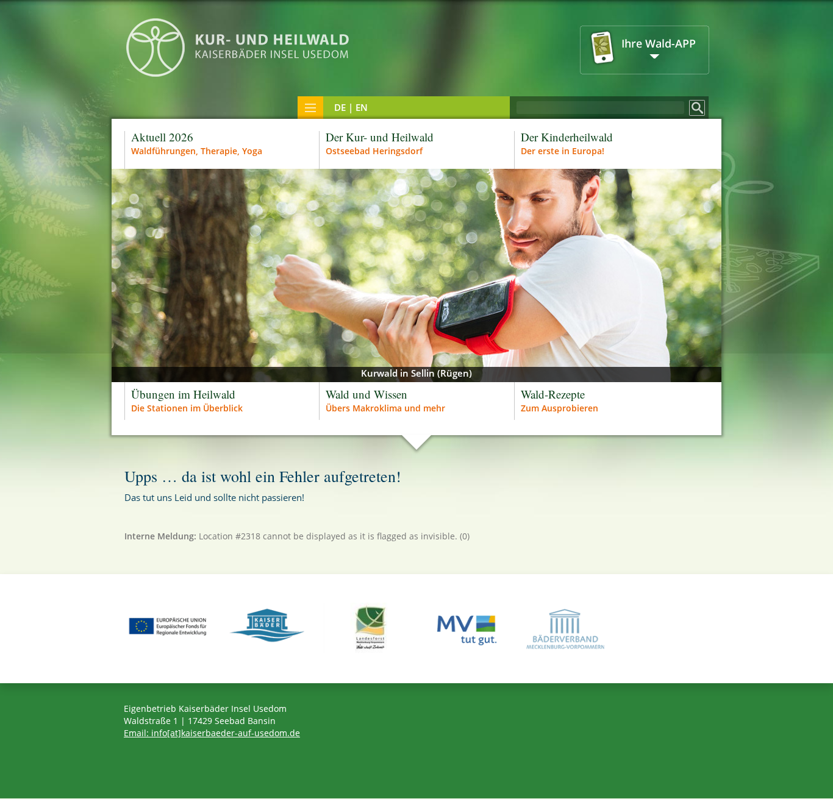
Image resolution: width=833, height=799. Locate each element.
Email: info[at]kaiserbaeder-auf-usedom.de (212, 733)
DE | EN (351, 107)
